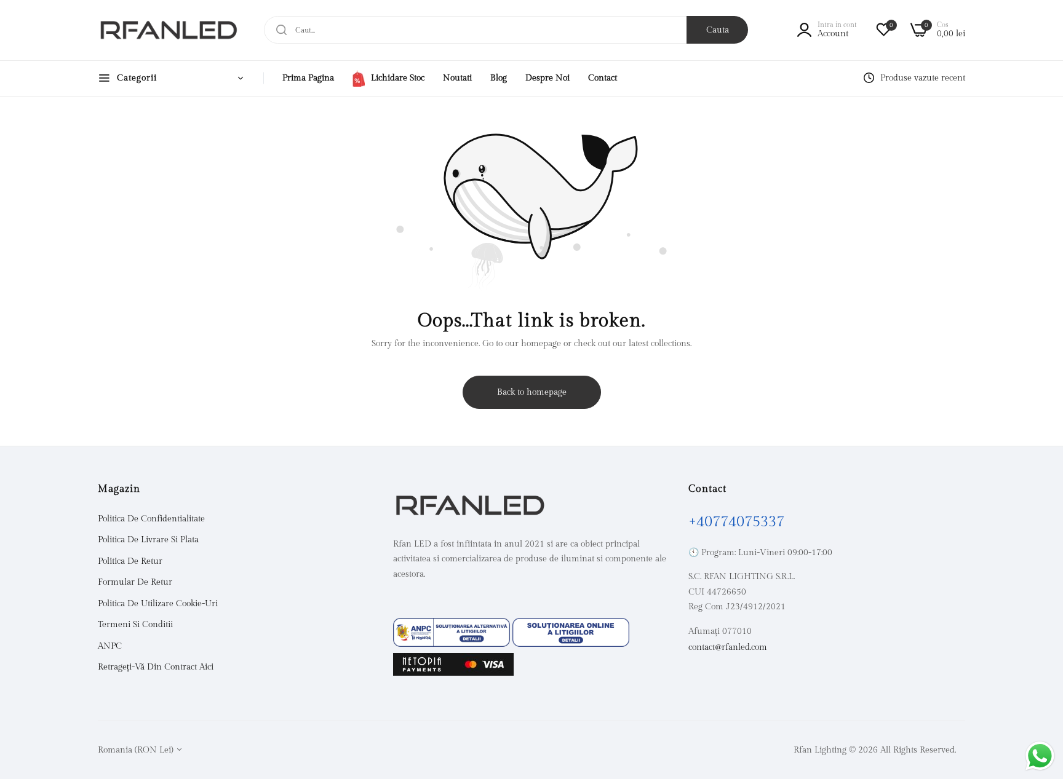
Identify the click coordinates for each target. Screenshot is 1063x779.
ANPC (110, 646)
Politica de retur (130, 561)
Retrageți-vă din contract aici (155, 667)
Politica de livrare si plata (148, 540)
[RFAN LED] (168, 30)
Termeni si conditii (135, 625)
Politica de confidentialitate (151, 519)
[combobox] (506, 30)
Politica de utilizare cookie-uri (158, 604)
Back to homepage (532, 392)
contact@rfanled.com (727, 647)
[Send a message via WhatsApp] (1040, 756)
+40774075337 (736, 522)
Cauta (717, 30)
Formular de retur (135, 582)
